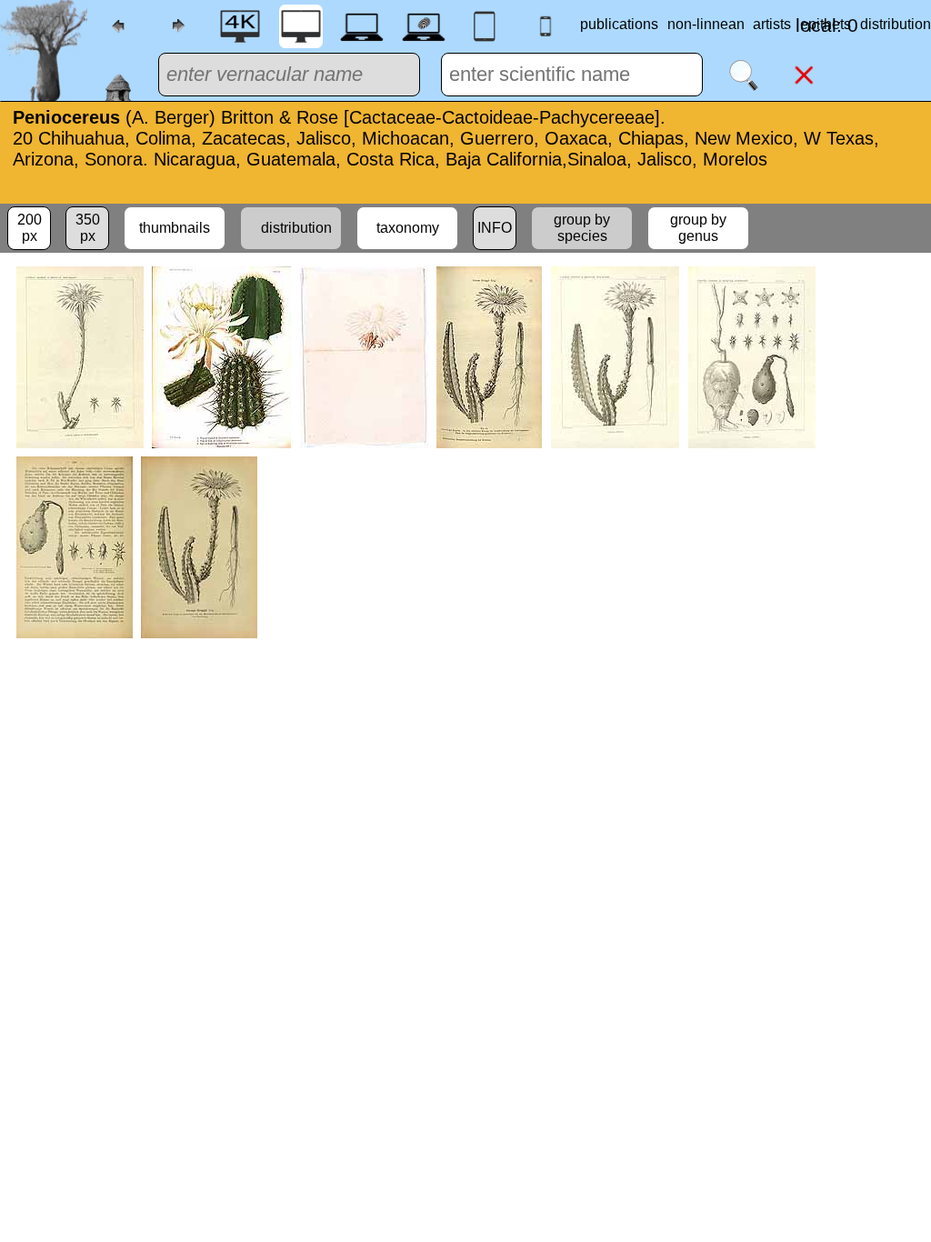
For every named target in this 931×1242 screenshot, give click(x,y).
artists (772, 24)
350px (87, 228)
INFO (494, 227)
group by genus (698, 228)
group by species (582, 228)
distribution (291, 227)
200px (29, 228)
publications (619, 24)
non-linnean (706, 24)
